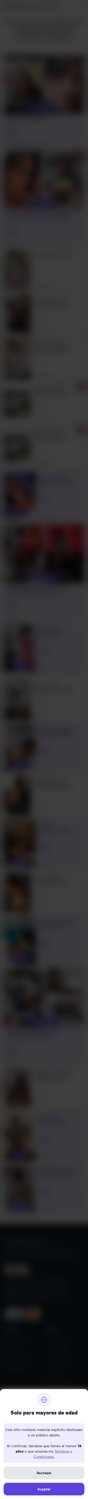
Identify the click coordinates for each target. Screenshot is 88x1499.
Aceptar (44, 1489)
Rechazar (44, 1473)
